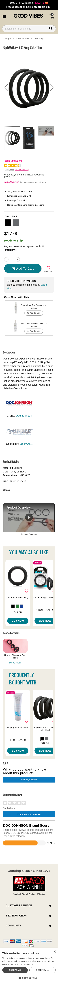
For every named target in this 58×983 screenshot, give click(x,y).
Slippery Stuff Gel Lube (17, 727)
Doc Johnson (24, 415)
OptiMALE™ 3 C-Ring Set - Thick (45, 728)
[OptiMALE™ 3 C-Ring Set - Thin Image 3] (29, 87)
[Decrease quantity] (6, 259)
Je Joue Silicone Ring (17, 597)
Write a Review (21, 169)
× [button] (54, 952)
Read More (15, 662)
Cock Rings (38, 38)
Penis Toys (23, 38)
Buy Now (18, 620)
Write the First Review (29, 814)
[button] (4, 16)
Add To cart (25, 268)
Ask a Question (11, 182)
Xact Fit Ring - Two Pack (45, 597)
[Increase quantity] (18, 259)
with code (29, 2)
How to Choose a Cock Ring (15, 656)
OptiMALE (26, 444)
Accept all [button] (15, 970)
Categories (9, 38)
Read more (28, 964)
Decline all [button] (42, 970)
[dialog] (29, 965)
